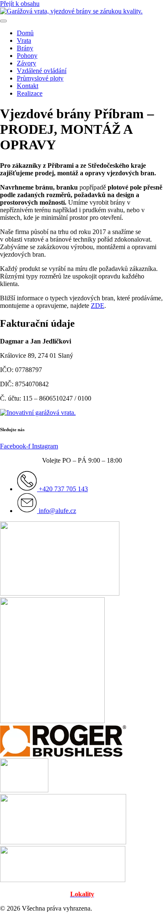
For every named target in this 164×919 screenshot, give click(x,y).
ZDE (97, 305)
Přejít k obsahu (20, 3)
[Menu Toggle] (3, 21)
